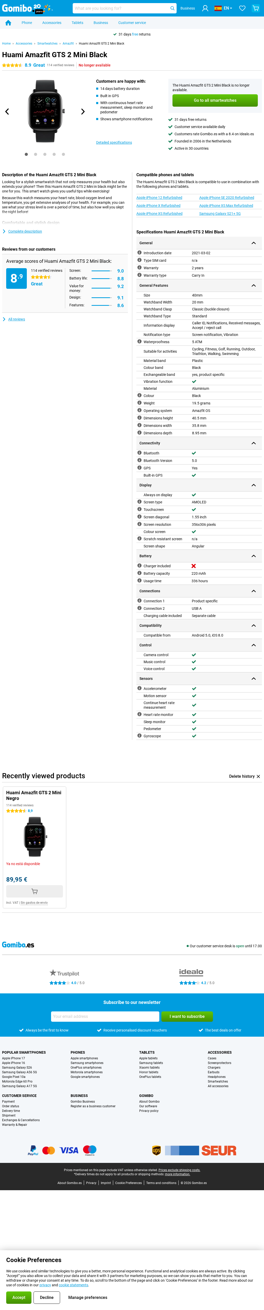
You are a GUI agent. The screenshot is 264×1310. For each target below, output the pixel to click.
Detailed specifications (114, 142)
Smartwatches (47, 43)
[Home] (8, 22)
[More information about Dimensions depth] (139, 432)
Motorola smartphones (87, 1072)
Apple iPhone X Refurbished (158, 206)
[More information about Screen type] (139, 502)
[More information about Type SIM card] (139, 260)
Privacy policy (149, 1111)
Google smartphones (85, 1077)
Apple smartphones (84, 1058)
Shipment (8, 1115)
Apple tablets (148, 1058)
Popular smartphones (24, 1052)
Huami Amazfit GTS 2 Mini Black (101, 43)
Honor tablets (148, 1072)
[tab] (26, 154)
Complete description (25, 231)
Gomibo (146, 1096)
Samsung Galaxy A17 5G (19, 1086)
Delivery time (11, 1111)
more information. (177, 1174)
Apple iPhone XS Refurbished (159, 214)
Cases (212, 1058)
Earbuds (213, 1072)
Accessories (51, 23)
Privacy (91, 1183)
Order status (10, 1106)
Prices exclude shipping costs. (179, 1170)
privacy (45, 1285)
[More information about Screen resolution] (139, 524)
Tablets (77, 23)
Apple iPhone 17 (13, 1058)
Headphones (217, 1077)
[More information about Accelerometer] (139, 688)
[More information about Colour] (139, 395)
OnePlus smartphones (86, 1067)
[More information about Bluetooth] (139, 453)
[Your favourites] (242, 8)
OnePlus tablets (150, 1077)
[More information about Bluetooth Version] (139, 460)
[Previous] (7, 111)
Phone (27, 23)
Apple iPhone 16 (13, 1063)
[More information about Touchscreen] (139, 509)
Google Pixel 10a (14, 1077)
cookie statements (73, 1285)
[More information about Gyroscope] (139, 735)
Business (101, 23)
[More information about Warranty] (139, 267)
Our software (148, 1106)
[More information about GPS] (139, 468)
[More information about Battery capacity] (139, 573)
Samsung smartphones (87, 1063)
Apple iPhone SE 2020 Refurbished (226, 198)
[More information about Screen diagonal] (139, 516)
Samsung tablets (151, 1063)
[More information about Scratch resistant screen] (139, 538)
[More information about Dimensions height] (139, 418)
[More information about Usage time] (139, 580)
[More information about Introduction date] (139, 252)
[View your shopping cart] (256, 8)
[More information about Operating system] (139, 410)
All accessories (218, 1086)
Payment (8, 1101)
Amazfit (68, 43)
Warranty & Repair (14, 1125)
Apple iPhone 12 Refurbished (159, 198)
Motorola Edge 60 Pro (17, 1081)
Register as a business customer (93, 1106)
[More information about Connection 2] (139, 608)
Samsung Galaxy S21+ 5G (220, 214)
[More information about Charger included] (139, 565)
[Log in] (205, 8)
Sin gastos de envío (34, 903)
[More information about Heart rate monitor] (139, 714)
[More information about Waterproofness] (139, 341)
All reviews (16, 319)
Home (6, 43)
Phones (78, 1052)
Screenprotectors (219, 1063)
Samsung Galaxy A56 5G (19, 1072)
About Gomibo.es (69, 1183)
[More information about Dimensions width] (139, 425)
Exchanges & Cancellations (21, 1120)
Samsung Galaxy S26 (17, 1067)
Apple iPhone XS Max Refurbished (226, 206)
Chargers (214, 1067)
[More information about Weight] (139, 403)
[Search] (172, 8)
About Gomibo (149, 1101)
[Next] (83, 111)
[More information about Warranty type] (139, 275)
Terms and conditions (161, 1183)
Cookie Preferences (128, 1183)
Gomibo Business (83, 1101)
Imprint (106, 1183)
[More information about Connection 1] (139, 600)
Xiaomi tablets (149, 1067)
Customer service (132, 23)
